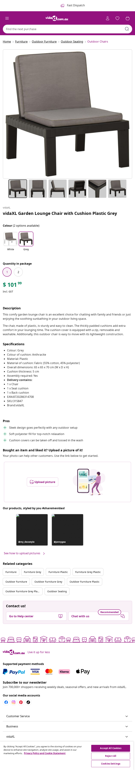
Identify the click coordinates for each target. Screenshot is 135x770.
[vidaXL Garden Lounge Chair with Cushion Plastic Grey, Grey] (67, 114)
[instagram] (13, 702)
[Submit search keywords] (127, 29)
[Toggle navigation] (7, 18)
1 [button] (7, 272)
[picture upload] (89, 482)
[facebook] (6, 702)
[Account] (107, 18)
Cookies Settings (110, 763)
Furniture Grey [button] (32, 572)
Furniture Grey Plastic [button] (88, 572)
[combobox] (67, 29)
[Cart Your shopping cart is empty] (128, 18)
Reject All (110, 756)
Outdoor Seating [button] (57, 591)
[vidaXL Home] (57, 18)
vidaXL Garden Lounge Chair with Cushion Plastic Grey (60, 213)
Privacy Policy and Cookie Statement (45, 753)
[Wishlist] (117, 18)
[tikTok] (28, 702)
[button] (11, 243)
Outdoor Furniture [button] (16, 581)
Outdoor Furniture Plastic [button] (84, 581)
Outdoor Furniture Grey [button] (48, 581)
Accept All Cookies (110, 748)
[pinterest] (21, 702)
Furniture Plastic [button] (58, 572)
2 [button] (18, 272)
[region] (67, 755)
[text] (12, 285)
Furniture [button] (11, 572)
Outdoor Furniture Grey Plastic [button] (23, 591)
